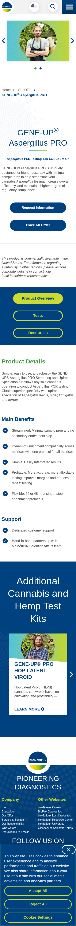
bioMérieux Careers (50, 807)
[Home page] (7, 7)
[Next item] (71, 674)
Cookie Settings (38, 917)
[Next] (72, 41)
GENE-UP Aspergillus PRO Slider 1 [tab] (35, 68)
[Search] (53, 8)
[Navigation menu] (69, 7)
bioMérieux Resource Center (55, 819)
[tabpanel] (38, 455)
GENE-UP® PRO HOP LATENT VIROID (34, 670)
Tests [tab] (38, 315)
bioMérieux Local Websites (54, 815)
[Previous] (3, 41)
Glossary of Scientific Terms (55, 827)
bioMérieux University (51, 823)
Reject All (38, 904)
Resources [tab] (38, 333)
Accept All (38, 891)
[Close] (69, 849)
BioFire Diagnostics (50, 811)
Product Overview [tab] (38, 298)
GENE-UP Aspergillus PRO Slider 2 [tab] (40, 68)
